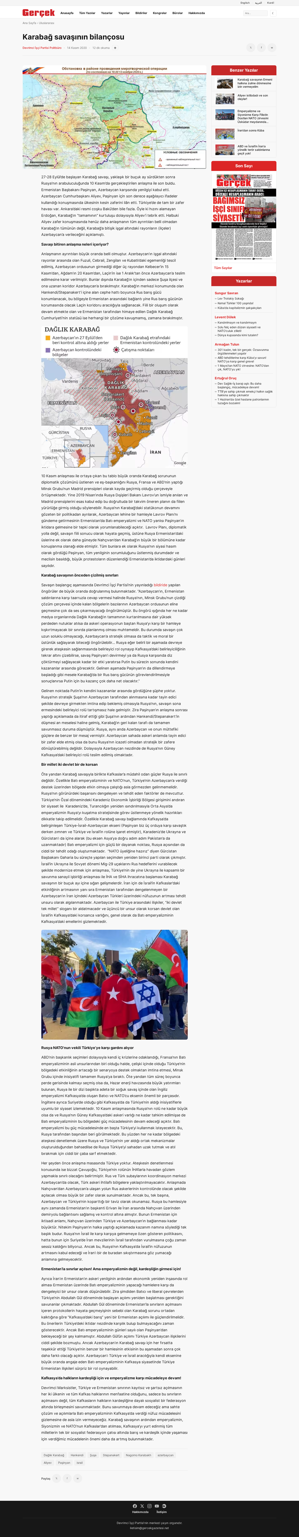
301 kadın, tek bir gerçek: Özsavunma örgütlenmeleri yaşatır (243, 351)
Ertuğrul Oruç (226, 378)
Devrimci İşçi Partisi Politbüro (42, 47)
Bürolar (177, 13)
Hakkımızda (197, 13)
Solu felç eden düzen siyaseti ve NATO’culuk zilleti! (239, 329)
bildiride (160, 585)
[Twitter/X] (142, 1506)
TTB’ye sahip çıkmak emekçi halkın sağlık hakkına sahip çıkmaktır (245, 393)
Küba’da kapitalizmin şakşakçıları (239, 308)
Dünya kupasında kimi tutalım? (238, 335)
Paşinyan (64, 1462)
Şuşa (93, 1455)
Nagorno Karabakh (138, 1455)
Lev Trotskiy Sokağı (231, 298)
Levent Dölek (225, 317)
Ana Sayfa (29, 23)
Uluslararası (46, 23)
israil (80, 1462)
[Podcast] (164, 1506)
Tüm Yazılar (87, 13)
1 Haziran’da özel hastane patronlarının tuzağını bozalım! (243, 401)
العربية (258, 2)
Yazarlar (107, 13)
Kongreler (160, 13)
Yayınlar (124, 13)
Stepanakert (111, 1455)
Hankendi (77, 1455)
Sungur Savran (226, 293)
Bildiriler (141, 13)
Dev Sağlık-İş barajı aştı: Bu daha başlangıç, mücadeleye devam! (239, 385)
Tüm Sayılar (223, 268)
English (245, 2)
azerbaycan (166, 1455)
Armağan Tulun (227, 344)
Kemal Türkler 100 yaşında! (235, 303)
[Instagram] (149, 1506)
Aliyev (48, 1462)
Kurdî (270, 2)
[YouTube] (157, 1506)
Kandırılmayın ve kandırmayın (237, 322)
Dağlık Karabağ (54, 1455)
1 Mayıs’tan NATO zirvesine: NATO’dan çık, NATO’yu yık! (243, 367)
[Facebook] (135, 1506)
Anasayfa (66, 13)
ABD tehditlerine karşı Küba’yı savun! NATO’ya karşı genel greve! (242, 359)
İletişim (162, 1512)
